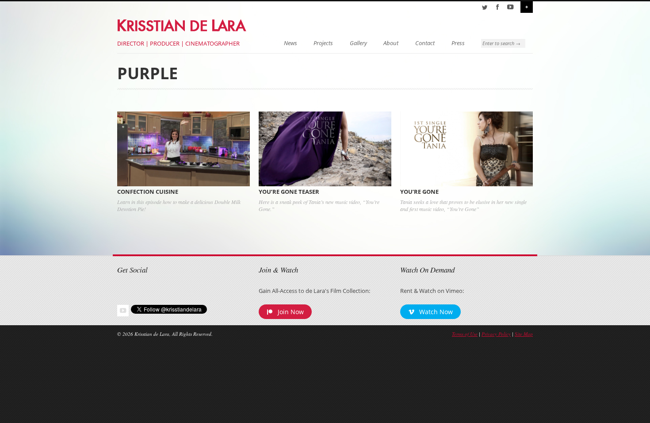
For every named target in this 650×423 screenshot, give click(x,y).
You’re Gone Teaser (289, 192)
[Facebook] (497, 7)
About (390, 43)
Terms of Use (465, 334)
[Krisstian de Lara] (182, 24)
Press (458, 43)
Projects (323, 43)
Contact (425, 43)
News (290, 43)
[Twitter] (484, 7)
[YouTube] (510, 7)
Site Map (524, 334)
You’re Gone (419, 192)
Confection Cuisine (147, 192)
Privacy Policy (496, 334)
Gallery (358, 43)
